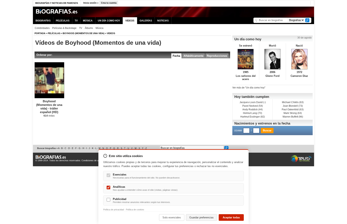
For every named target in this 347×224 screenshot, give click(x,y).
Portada (40, 33)
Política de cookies (135, 209)
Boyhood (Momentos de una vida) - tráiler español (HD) (49, 106)
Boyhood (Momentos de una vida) (83, 33)
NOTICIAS (163, 20)
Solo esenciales (171, 217)
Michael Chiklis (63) (293, 102)
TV (76, 20)
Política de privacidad (113, 209)
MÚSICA (88, 20)
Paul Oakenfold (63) (293, 109)
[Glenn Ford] (272, 59)
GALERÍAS (146, 20)
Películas (54, 33)
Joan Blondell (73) (293, 105)
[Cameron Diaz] (299, 59)
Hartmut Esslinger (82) (252, 116)
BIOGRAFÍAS (43, 20)
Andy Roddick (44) (252, 109)
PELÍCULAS (62, 20)
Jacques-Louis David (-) (253, 102)
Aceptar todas (231, 217)
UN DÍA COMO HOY (109, 20)
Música (99, 28)
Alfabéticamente (193, 55)
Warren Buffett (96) (293, 116)
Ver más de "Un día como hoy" (248, 87)
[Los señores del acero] (246, 59)
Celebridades (42, 28)
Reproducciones (217, 55)
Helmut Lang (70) (252, 113)
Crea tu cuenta (108, 3)
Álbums (89, 28)
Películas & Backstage (64, 28)
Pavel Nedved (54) (252, 105)
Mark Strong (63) (293, 113)
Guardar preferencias (201, 217)
